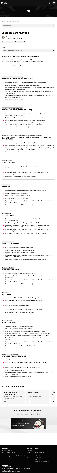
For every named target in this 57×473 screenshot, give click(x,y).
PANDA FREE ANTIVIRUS (8, 267)
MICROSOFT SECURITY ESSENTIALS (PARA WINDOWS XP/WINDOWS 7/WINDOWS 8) (22, 135)
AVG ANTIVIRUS (6, 185)
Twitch (29, 457)
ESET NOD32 (5, 292)
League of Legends (39, 452)
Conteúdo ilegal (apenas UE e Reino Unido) (13, 456)
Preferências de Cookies (8, 452)
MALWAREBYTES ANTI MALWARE (10, 354)
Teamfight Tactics (39, 457)
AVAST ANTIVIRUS (6, 160)
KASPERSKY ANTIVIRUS (8, 242)
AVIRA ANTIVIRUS (6, 213)
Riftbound (37, 456)
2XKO (36, 450)
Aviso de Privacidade (7, 450)
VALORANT (37, 459)
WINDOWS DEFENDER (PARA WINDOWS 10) (12, 77)
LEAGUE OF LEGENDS (6, 21)
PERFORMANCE (15, 21)
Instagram (29, 452)
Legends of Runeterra (40, 454)
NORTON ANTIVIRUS (7, 320)
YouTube (29, 454)
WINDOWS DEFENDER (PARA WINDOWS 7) (12, 108)
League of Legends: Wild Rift (42, 461)
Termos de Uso (6, 454)
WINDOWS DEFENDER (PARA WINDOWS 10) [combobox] (13, 50)
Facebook (29, 450)
